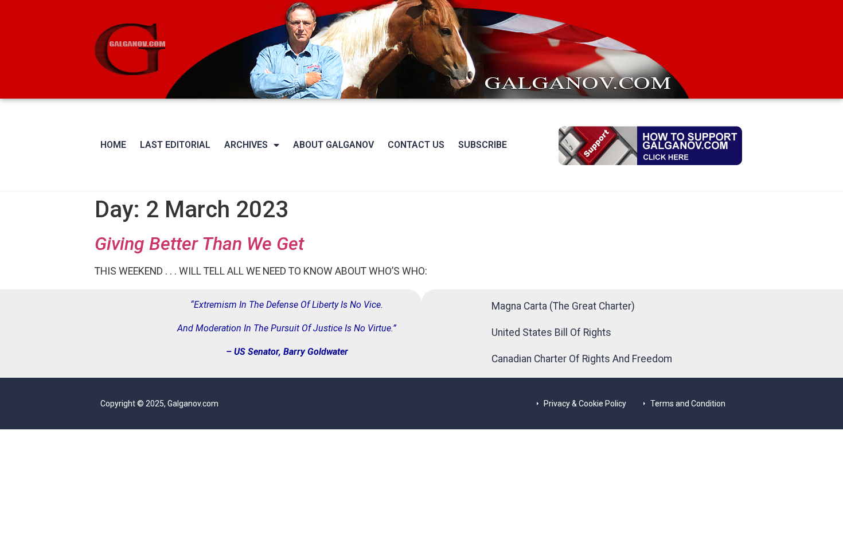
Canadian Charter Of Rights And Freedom (581, 359)
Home (113, 144)
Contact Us (416, 144)
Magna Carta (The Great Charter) (563, 306)
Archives (246, 144)
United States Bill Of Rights (551, 332)
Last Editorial (175, 144)
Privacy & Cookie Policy (585, 403)
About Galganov (333, 144)
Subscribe (482, 144)
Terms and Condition (687, 403)
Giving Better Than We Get (199, 244)
